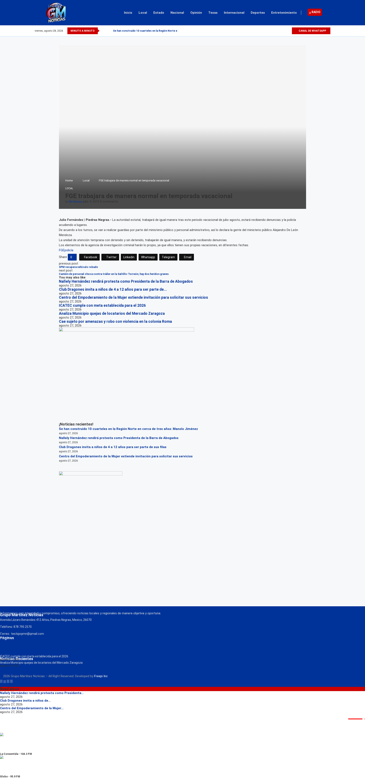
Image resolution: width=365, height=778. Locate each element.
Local (143, 13)
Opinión (196, 13)
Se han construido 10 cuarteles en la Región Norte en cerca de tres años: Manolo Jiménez (128, 429)
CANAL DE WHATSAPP (312, 30)
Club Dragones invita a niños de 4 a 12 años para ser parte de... (113, 289)
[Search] (328, 12)
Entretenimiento (284, 13)
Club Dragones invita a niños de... (25, 700)
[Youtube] (288, 30)
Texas (213, 13)
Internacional (234, 13)
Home (69, 180)
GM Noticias (75, 201)
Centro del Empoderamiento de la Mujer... (32, 708)
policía (68, 250)
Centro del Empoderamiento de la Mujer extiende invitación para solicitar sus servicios (133, 297)
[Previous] (103, 30)
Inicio (128, 13)
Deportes (258, 13)
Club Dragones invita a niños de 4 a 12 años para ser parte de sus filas (112, 447)
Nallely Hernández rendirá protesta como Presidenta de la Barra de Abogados (126, 281)
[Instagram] (283, 30)
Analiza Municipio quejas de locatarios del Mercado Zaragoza (112, 313)
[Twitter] (278, 30)
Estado (158, 13)
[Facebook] (273, 30)
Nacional (177, 13)
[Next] (109, 30)
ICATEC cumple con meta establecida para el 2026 (102, 305)
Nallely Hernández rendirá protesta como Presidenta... (42, 693)
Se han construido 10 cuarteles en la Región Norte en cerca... (151, 30)
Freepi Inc (101, 676)
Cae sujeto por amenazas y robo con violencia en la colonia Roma (115, 321)
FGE (61, 250)
